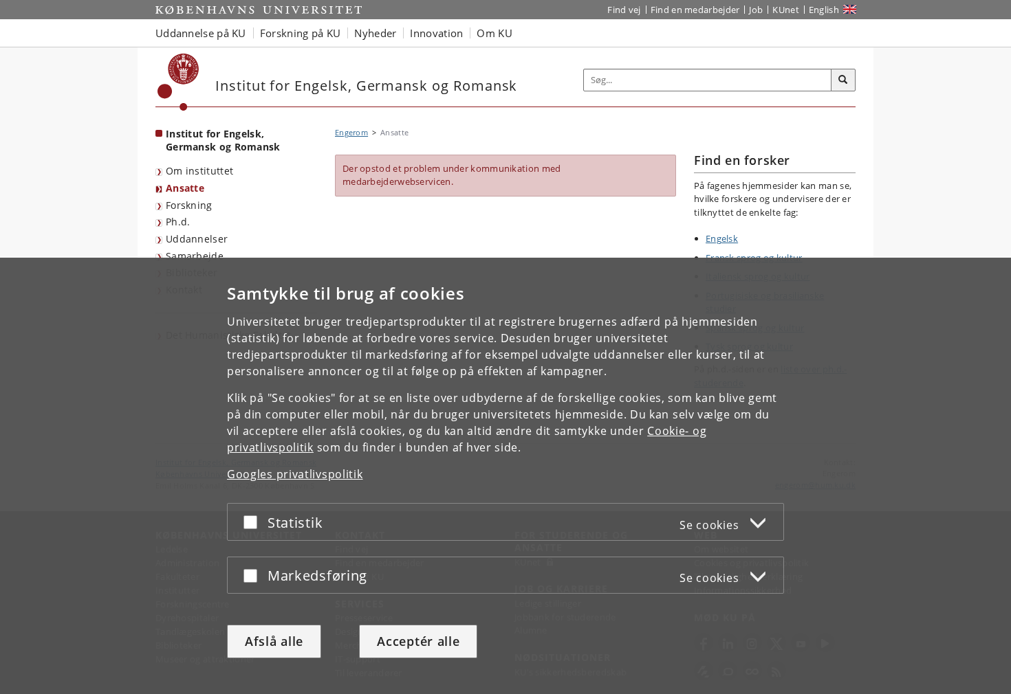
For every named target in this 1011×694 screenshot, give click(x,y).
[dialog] (505, 476)
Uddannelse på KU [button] (200, 33)
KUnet (785, 9)
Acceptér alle (418, 641)
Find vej (623, 9)
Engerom (351, 132)
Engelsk (722, 238)
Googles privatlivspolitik (295, 474)
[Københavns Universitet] (178, 82)
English (824, 9)
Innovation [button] (436, 33)
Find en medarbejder (695, 9)
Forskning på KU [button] (300, 33)
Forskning (189, 205)
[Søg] (843, 80)
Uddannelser (197, 238)
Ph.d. (178, 221)
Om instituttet (199, 170)
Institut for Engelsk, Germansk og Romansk (223, 140)
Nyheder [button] (375, 33)
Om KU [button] (494, 33)
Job (756, 9)
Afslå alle (274, 641)
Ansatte (185, 187)
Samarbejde (195, 255)
